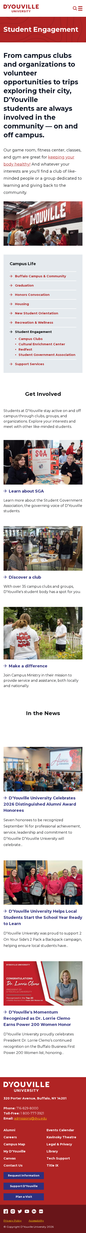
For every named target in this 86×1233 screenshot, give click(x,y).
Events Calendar (60, 1130)
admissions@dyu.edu (30, 1118)
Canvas (10, 1158)
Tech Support (58, 1158)
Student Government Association (47, 355)
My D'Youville (15, 1151)
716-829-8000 (27, 1108)
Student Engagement (33, 332)
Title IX (52, 1165)
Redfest (25, 349)
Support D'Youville (24, 1186)
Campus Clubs (31, 339)
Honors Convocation (32, 295)
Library (52, 1151)
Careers (10, 1137)
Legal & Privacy (59, 1144)
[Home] (21, 8)
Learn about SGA (26, 491)
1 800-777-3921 (32, 1113)
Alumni (9, 1130)
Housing (22, 304)
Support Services (29, 364)
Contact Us (13, 1165)
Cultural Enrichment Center (42, 344)
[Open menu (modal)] (77, 8)
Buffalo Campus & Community (40, 276)
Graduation (24, 285)
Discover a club (25, 577)
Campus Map (14, 1144)
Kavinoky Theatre (61, 1137)
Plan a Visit (24, 1196)
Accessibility (36, 1220)
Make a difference (28, 666)
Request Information (23, 1175)
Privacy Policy (13, 1220)
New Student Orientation (36, 313)
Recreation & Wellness (34, 323)
